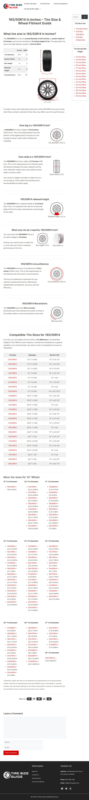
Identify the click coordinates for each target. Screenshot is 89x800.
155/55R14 (12, 437)
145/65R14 (53, 487)
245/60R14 (11, 667)
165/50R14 (32, 504)
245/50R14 (32, 608)
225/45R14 (11, 596)
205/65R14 (53, 580)
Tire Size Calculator (30, 4)
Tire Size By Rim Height (31, 9)
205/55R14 (11, 591)
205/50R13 (12, 360)
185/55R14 (11, 569)
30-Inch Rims (81, 96)
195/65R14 (53, 569)
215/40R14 (12, 423)
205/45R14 (53, 515)
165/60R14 (53, 504)
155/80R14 (32, 557)
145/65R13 (12, 450)
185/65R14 (32, 585)
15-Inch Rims (81, 62)
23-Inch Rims (81, 85)
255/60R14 (32, 650)
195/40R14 (12, 464)
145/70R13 (12, 373)
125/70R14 (12, 405)
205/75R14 (32, 634)
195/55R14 (11, 580)
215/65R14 (11, 650)
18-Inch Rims (81, 71)
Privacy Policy (36, 778)
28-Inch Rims (81, 93)
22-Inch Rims (81, 82)
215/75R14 (32, 639)
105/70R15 (12, 428)
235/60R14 (11, 661)
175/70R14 (32, 580)
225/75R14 (53, 628)
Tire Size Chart (45, 4)
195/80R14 (32, 628)
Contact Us (35, 775)
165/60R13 (12, 418)
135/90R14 (32, 546)
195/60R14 (32, 591)
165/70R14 (32, 563)
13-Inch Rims (81, 57)
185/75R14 (53, 563)
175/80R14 (11, 628)
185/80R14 (11, 634)
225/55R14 (32, 602)
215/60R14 (53, 585)
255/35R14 (12, 391)
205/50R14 (11, 585)
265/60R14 (32, 656)
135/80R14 (11, 546)
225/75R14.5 (50, 658)
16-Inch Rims (81, 65)
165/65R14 (11, 557)
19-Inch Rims (81, 74)
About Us (35, 771)
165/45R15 (12, 432)
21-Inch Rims (81, 79)
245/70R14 (53, 639)
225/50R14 (11, 602)
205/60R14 (32, 596)
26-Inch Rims (81, 90)
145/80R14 (32, 552)
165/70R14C (33, 569)
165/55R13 (12, 459)
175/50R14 (12, 409)
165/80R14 (53, 546)
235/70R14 (53, 634)
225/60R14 (53, 591)
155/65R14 (53, 492)
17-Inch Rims (81, 68)
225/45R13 (12, 382)
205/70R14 (11, 645)
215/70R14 (11, 656)
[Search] (85, 17)
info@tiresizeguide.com (72, 783)
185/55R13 (12, 378)
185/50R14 (53, 509)
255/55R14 (11, 673)
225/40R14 (12, 369)
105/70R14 (11, 487)
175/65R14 (32, 574)
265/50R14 (53, 596)
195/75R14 (11, 639)
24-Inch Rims (81, 88)
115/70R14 (12, 455)
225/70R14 (32, 645)
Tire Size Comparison (60, 4)
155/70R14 (11, 552)
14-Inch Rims (81, 60)
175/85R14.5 (33, 661)
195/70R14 (53, 574)
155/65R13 (12, 400)
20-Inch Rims (81, 76)
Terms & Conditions (38, 781)
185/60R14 (11, 574)
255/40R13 (12, 387)
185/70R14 (53, 557)
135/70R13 (12, 446)
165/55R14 (12, 364)
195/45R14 (12, 414)
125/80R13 (12, 396)
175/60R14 (11, 563)
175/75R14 (53, 552)
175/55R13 (12, 441)
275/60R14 (53, 645)
